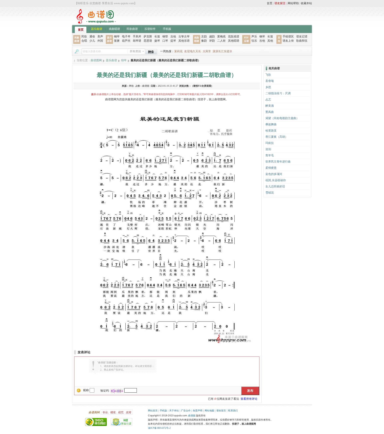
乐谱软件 (150, 28)
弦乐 (254, 40)
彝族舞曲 (271, 124)
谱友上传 (288, 40)
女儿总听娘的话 (275, 186)
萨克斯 (148, 36)
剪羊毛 (269, 155)
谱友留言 (280, 3)
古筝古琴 (184, 36)
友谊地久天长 (192, 51)
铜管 (165, 36)
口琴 (165, 40)
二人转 (221, 40)
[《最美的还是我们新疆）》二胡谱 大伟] (167, 343)
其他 (270, 40)
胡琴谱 (137, 40)
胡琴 (124, 60)
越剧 (212, 36)
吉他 (173, 36)
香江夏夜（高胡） (276, 136)
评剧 (212, 40)
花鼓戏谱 (233, 36)
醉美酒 (269, 105)
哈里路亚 (271, 130)
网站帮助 (293, 3)
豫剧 (204, 40)
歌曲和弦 (301, 40)
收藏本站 (306, 3)
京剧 (204, 36)
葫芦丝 (126, 40)
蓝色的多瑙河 (273, 174)
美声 (100, 36)
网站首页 (153, 410)
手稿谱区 (288, 36)
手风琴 (137, 36)
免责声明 (197, 410)
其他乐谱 (184, 40)
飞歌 (268, 74)
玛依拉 (269, 143)
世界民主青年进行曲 (278, 161)
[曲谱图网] (94, 22)
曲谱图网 (96, 60)
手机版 (167, 28)
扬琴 (157, 40)
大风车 (207, 51)
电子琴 (126, 36)
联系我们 (233, 410)
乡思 (268, 87)
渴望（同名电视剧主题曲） (282, 118)
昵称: (86, 390)
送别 (268, 149)
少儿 (92, 40)
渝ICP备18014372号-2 (159, 428)
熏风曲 (269, 112)
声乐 (254, 36)
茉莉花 (178, 51)
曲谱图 (191, 415)
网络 (131, 85)
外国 (100, 40)
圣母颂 (269, 80)
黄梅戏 (221, 36)
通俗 (92, 36)
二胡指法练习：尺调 (278, 93)
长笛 (157, 36)
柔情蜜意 (271, 167)
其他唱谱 (233, 40)
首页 (269, 3)
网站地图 (209, 410)
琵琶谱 (148, 40)
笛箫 (117, 40)
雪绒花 (269, 192)
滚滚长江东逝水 (222, 51)
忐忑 (268, 99)
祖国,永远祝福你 (275, 180)
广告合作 (186, 410)
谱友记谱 (301, 36)
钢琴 (117, 36)
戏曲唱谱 (114, 28)
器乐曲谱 (96, 28)
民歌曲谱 (132, 28)
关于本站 (174, 410)
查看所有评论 (249, 398)
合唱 (84, 40)
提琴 (173, 40)
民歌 (84, 36)
